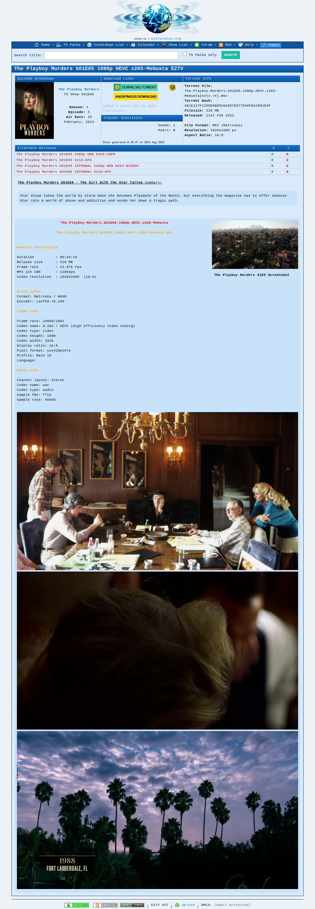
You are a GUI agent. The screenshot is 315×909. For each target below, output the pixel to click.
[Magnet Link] (172, 90)
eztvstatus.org (166, 39)
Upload (188, 905)
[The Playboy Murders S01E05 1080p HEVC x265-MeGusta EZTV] (255, 268)
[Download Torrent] (136, 90)
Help (249, 45)
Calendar (146, 45)
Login (274, 45)
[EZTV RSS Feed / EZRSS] (105, 906)
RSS (228, 45)
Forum (206, 45)
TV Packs (72, 45)
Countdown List (109, 45)
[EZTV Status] (132, 906)
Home (45, 45)
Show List (178, 45)
